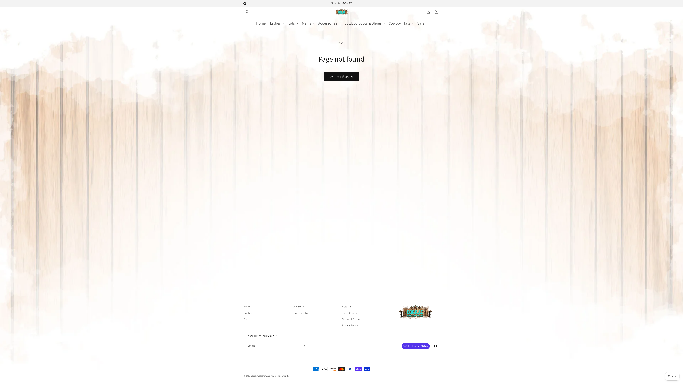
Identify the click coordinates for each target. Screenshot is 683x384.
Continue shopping (342, 76)
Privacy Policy (350, 325)
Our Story (298, 306)
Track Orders (349, 312)
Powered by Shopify (280, 376)
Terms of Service (351, 319)
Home (247, 306)
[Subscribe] (304, 346)
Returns (346, 306)
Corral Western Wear (260, 376)
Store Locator (301, 312)
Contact (248, 312)
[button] (248, 12)
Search (248, 319)
